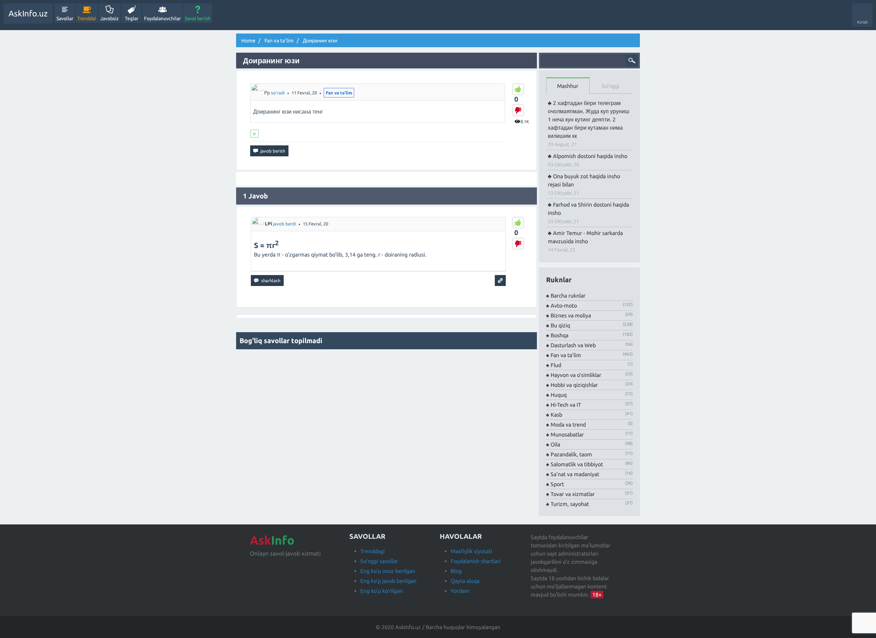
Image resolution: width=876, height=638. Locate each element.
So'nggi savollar (379, 561)
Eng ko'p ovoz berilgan (387, 571)
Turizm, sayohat (570, 504)
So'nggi (610, 86)
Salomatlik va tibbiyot (577, 464)
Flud (556, 365)
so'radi (278, 92)
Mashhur (567, 86)
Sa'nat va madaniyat (575, 474)
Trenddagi (372, 551)
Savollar (64, 18)
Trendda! (86, 18)
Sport (557, 484)
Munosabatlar (567, 434)
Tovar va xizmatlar (573, 494)
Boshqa (559, 335)
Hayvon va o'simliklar (576, 375)
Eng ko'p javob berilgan (388, 581)
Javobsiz (109, 18)
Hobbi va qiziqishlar (574, 385)
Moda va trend (568, 424)
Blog (456, 571)
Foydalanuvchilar (162, 18)
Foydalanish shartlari (476, 561)
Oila (555, 444)
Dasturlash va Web (573, 345)
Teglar (131, 18)
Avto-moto (564, 305)
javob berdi (284, 223)
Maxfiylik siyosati (471, 551)
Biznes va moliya (571, 315)
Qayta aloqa (465, 581)
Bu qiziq (560, 325)
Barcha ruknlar (568, 295)
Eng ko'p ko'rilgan (381, 591)
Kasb (556, 415)
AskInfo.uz (28, 13)
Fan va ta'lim (339, 92)
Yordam (460, 591)
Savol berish (197, 18)
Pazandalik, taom (571, 454)
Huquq (559, 395)
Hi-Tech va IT (566, 405)
